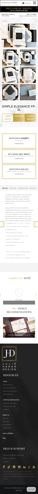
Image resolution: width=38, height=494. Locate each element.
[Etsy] (29, 467)
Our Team (6, 421)
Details (5, 188)
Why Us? (5, 418)
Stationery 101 (8, 394)
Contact (6, 461)
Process (13, 188)
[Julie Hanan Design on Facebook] (4, 467)
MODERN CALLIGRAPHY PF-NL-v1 (19, 335)
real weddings (8, 433)
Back (5, 21)
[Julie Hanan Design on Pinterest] (14, 467)
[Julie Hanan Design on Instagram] (19, 467)
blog (4, 438)
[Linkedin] (24, 467)
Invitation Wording (10, 391)
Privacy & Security (9, 458)
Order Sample (7, 117)
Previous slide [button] (1, 295)
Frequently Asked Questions (13, 455)
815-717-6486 (31, 14)
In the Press (7, 424)
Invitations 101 (8, 385)
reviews (32, 188)
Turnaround (23, 188)
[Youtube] (34, 467)
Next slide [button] (37, 295)
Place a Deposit (30, 117)
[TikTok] (8, 467)
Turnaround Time (9, 406)
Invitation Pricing (9, 388)
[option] (19, 295)
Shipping (6, 409)
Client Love (7, 428)
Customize (19, 116)
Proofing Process (9, 403)
